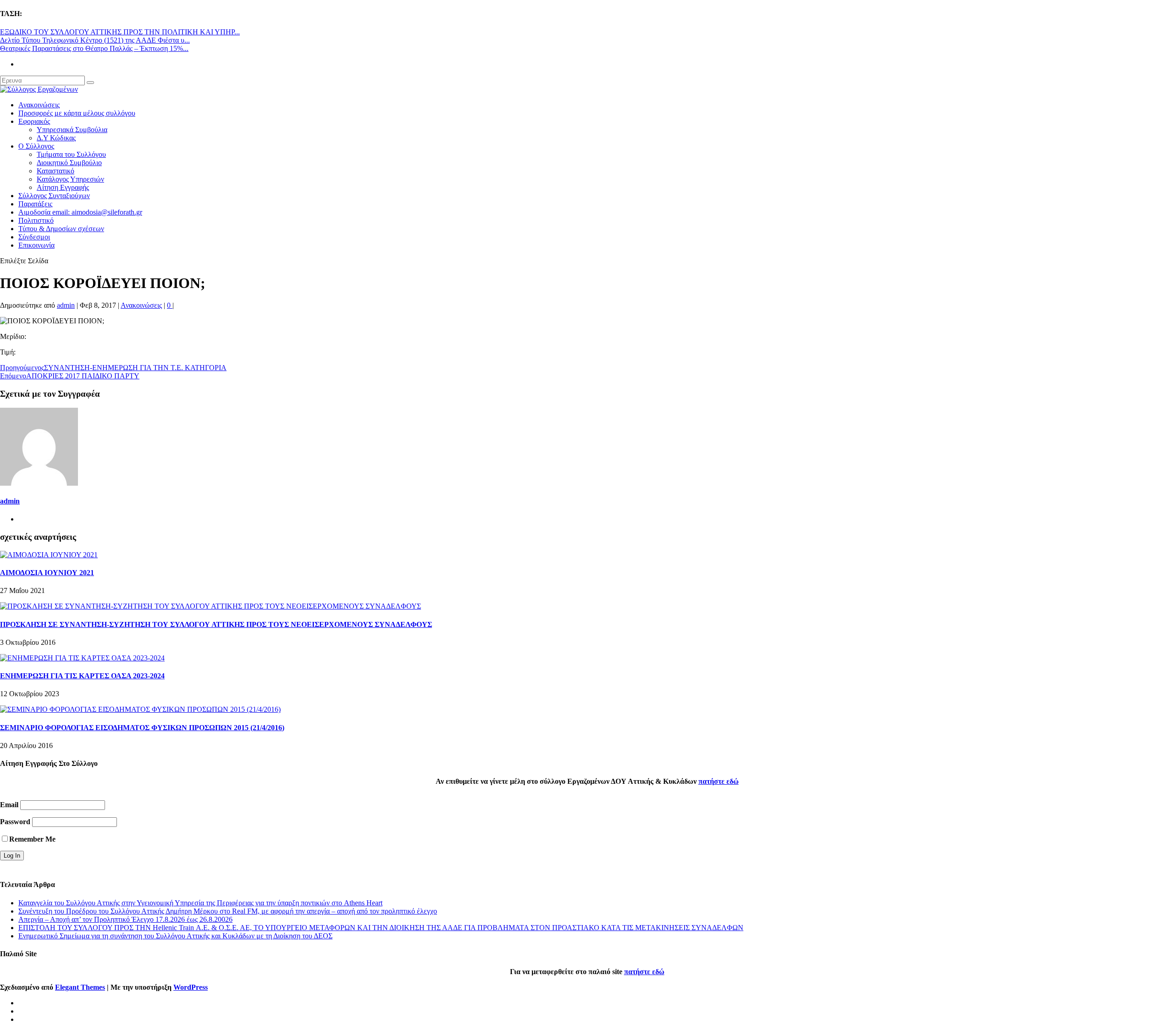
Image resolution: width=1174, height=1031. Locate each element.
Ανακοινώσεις (39, 105)
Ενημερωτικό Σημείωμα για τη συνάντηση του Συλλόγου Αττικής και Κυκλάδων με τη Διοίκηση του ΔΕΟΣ (175, 936)
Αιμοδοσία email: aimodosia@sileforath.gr (80, 212)
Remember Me (32, 839)
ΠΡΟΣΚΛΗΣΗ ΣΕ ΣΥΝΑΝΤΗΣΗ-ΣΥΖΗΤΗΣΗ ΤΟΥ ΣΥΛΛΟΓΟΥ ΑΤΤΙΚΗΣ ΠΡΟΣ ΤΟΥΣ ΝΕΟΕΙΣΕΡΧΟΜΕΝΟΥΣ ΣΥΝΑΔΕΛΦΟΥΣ (216, 624)
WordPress (190, 987)
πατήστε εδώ (718, 781)
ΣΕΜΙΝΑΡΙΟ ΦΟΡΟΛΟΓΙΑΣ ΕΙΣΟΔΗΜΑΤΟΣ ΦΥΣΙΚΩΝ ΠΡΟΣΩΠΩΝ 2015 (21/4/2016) (142, 728)
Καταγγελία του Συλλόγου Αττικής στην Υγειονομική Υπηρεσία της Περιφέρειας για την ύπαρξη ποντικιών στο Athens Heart (200, 903)
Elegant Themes (80, 987)
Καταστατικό (55, 171)
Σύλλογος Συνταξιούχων (54, 196)
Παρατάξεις (35, 204)
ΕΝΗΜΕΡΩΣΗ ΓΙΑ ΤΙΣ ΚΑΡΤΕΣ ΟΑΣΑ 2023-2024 (82, 676)
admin (66, 305)
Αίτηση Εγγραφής (63, 187)
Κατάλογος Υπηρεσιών (70, 179)
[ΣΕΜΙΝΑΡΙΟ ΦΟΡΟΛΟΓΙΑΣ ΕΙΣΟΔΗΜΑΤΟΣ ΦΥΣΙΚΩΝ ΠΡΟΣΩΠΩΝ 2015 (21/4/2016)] (140, 709)
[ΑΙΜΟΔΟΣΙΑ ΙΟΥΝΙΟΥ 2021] (49, 555)
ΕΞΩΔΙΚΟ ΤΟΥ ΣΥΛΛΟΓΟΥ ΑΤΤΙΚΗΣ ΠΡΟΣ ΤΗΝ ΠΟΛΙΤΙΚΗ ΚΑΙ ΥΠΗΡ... (120, 32)
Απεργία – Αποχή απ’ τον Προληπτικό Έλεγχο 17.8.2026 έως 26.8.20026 (125, 919)
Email (9, 805)
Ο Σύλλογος (36, 146)
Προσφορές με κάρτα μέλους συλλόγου (76, 113)
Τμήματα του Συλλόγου (71, 154)
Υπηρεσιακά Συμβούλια (72, 129)
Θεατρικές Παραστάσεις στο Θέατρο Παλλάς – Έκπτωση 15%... (94, 48)
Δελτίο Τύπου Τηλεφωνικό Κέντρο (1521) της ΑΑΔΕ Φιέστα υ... (95, 40)
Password (15, 822)
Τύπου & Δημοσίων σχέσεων (61, 229)
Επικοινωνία (36, 245)
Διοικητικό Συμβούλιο (69, 162)
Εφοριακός (34, 121)
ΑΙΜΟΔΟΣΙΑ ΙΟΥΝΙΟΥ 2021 (47, 572)
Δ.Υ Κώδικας (56, 138)
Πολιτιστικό (36, 220)
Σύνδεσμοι (34, 237)
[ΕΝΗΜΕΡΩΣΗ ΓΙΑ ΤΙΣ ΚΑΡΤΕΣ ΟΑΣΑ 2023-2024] (82, 658)
